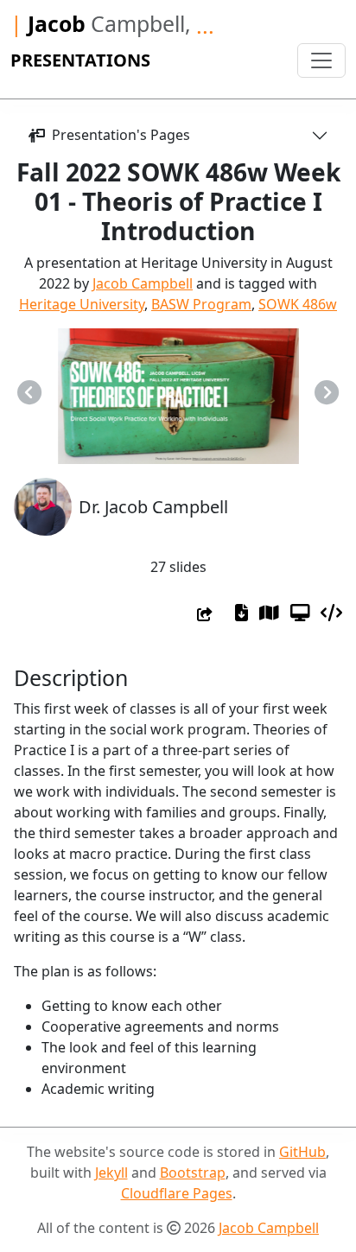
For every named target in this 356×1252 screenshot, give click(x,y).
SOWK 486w (297, 304)
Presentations (80, 60)
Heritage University (81, 304)
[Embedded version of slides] (331, 613)
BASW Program (201, 304)
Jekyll (111, 1172)
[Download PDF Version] (241, 613)
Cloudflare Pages (176, 1193)
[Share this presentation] (205, 614)
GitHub (302, 1151)
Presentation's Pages (117, 134)
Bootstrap (193, 1172)
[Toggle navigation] (321, 60)
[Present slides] (300, 613)
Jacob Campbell (142, 283)
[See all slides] (269, 613)
